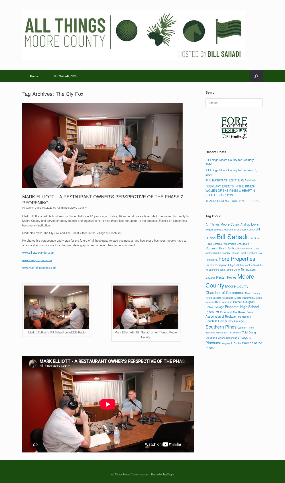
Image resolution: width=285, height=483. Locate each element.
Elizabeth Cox (254, 253)
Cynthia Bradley (221, 253)
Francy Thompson (216, 265)
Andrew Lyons (249, 224)
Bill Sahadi (232, 236)
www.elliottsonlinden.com (38, 252)
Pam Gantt (226, 302)
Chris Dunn (243, 243)
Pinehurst (212, 311)
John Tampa (226, 269)
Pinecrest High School (242, 306)
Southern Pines (221, 326)
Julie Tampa (241, 269)
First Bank (212, 259)
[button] (256, 76)
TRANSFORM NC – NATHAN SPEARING (233, 201)
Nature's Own (213, 302)
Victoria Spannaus (227, 337)
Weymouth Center (231, 343)
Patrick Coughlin (243, 302)
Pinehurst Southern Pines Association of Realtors (229, 314)
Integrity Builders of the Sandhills (245, 265)
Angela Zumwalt (214, 229)
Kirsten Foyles (226, 277)
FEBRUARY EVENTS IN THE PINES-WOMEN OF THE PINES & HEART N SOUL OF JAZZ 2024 (230, 190)
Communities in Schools (223, 248)
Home (34, 76)
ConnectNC (246, 248)
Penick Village (215, 307)
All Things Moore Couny (223, 224)
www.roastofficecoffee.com (39, 267)
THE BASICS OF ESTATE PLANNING (231, 180)
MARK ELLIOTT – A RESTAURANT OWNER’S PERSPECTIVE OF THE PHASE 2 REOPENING (102, 199)
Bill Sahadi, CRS (65, 76)
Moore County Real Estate (248, 297)
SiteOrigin (168, 474)
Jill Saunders (212, 269)
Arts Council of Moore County (239, 229)
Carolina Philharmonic (224, 243)
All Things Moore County (72, 207)
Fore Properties (236, 258)
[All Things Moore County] (133, 35)
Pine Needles (244, 316)
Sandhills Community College (225, 321)
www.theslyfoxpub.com (37, 260)
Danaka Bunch (238, 253)
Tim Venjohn (234, 332)
